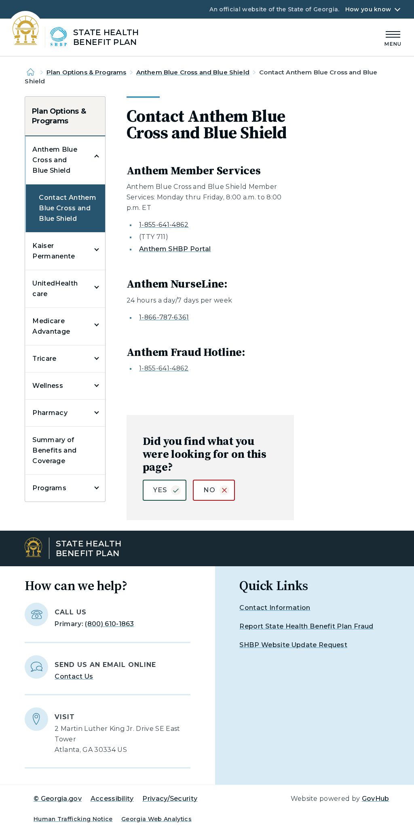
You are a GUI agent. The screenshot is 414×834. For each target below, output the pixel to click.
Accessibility (112, 798)
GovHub (375, 798)
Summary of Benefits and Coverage (54, 450)
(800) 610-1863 (109, 624)
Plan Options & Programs (86, 72)
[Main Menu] (392, 37)
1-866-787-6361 (164, 317)
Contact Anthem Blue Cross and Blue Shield (67, 208)
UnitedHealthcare (55, 288)
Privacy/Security (169, 798)
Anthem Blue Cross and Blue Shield (192, 72)
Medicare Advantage (51, 326)
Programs (49, 488)
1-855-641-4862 (163, 225)
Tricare (44, 358)
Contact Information (274, 608)
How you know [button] (368, 9)
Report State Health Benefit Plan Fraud (306, 626)
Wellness (47, 385)
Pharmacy (50, 413)
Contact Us (74, 676)
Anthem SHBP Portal (175, 249)
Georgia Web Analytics (156, 819)
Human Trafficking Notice (73, 819)
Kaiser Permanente (53, 251)
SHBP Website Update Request (293, 645)
